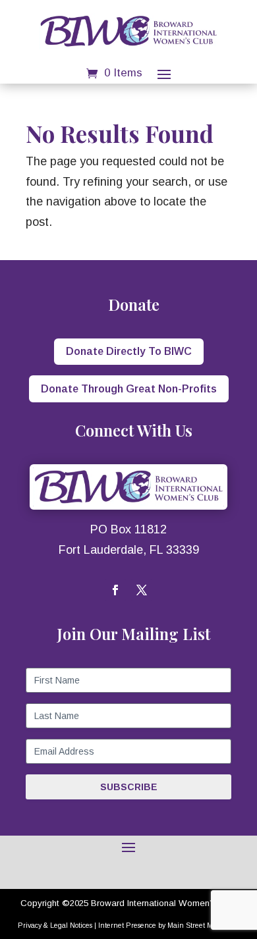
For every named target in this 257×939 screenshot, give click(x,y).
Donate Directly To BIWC (129, 351)
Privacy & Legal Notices (55, 925)
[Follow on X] (141, 590)
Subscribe (128, 787)
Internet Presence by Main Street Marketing (169, 925)
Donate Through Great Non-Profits (129, 388)
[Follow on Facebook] (115, 590)
